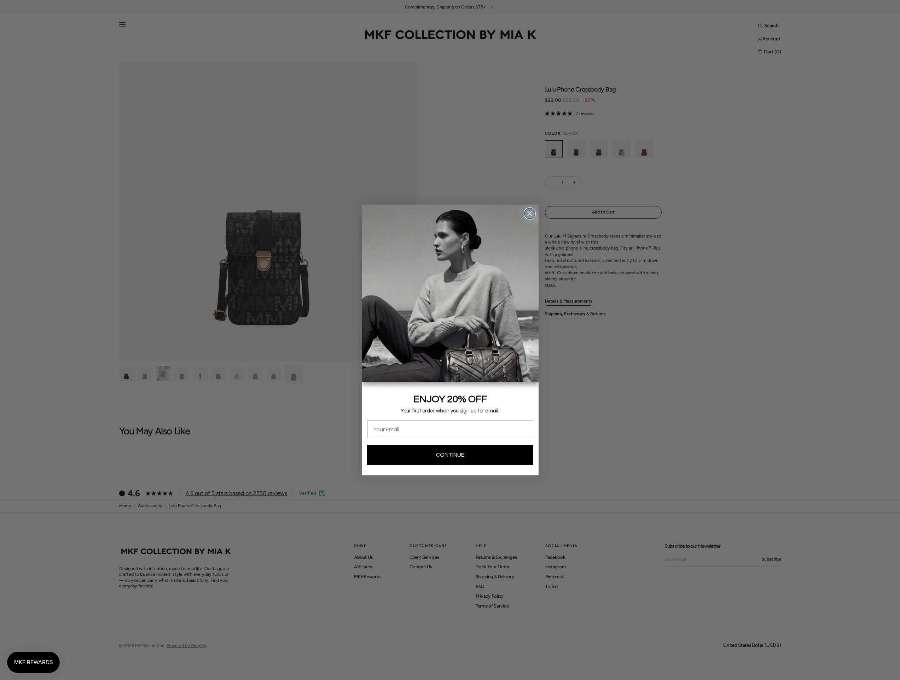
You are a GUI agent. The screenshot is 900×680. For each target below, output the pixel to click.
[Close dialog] (529, 213)
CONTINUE (450, 455)
